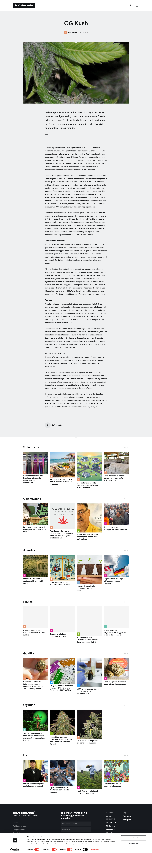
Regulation (110, 829)
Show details (95, 849)
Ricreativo (110, 833)
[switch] (54, 849)
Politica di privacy (20, 826)
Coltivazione (111, 822)
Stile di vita (31, 447)
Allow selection (134, 843)
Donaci (15, 823)
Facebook (127, 816)
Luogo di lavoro (19, 830)
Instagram (127, 820)
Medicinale (110, 826)
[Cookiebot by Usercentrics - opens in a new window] (15, 849)
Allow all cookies (134, 838)
